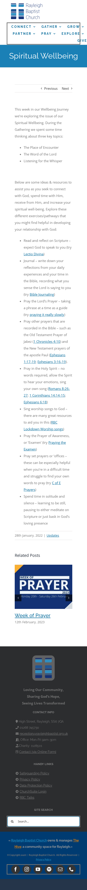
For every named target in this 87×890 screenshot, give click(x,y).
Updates (53, 535)
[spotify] (49, 869)
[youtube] (37, 869)
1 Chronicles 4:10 (46, 341)
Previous (51, 88)
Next (65, 88)
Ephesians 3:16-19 (51, 361)
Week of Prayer (32, 615)
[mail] (60, 869)
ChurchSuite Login (33, 791)
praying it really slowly (47, 314)
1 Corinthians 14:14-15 (47, 395)
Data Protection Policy (36, 785)
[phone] (71, 869)
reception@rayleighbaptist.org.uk (44, 733)
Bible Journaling (42, 294)
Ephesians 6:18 (35, 402)
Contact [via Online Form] (37, 752)
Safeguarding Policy (34, 773)
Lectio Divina (34, 254)
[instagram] (26, 869)
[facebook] (15, 869)
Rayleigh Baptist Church (29, 840)
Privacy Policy (30, 779)
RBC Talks (27, 797)
